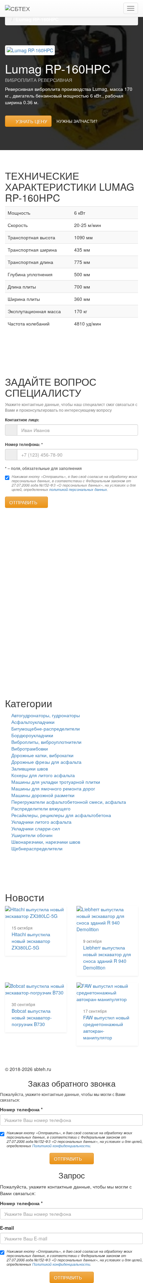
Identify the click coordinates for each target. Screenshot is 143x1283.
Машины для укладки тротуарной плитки (55, 781)
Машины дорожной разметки (42, 795)
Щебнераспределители (37, 848)
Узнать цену (30, 121)
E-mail (7, 1227)
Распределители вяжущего (41, 808)
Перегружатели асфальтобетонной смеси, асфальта (68, 801)
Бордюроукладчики (32, 735)
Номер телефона (21, 1109)
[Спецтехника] (17, 8)
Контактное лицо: (22, 420)
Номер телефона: (24, 444)
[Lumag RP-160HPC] (30, 49)
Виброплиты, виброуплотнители (46, 742)
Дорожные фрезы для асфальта (46, 761)
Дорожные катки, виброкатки (42, 755)
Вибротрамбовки (29, 748)
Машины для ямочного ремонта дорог (53, 788)
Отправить (24, 502)
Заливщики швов (29, 768)
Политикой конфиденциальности (61, 1145)
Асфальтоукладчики (33, 722)
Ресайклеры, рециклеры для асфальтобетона (61, 815)
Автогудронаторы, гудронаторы (45, 715)
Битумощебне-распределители (45, 728)
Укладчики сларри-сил (35, 828)
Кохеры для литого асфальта (43, 775)
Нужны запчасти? (77, 121)
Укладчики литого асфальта (41, 821)
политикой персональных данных (78, 489)
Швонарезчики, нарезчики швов (45, 841)
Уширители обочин (32, 835)
